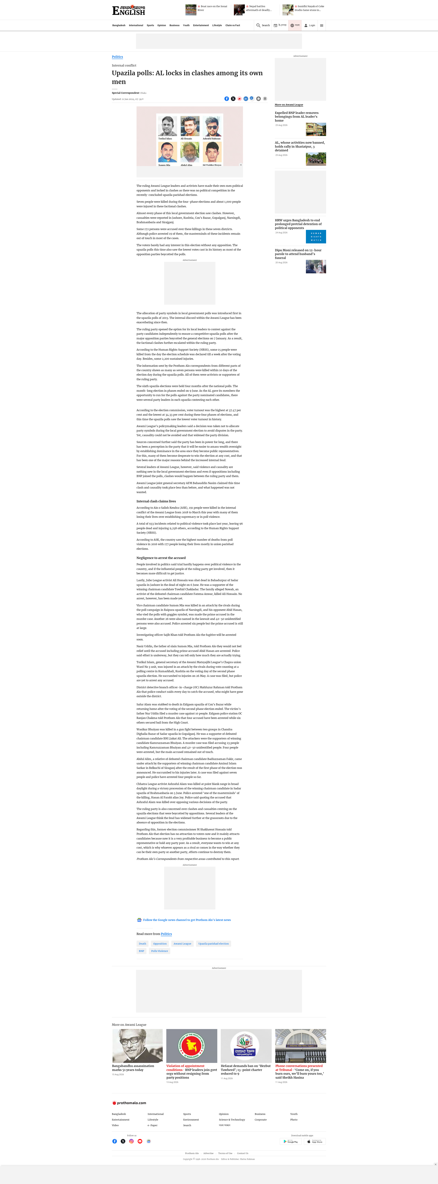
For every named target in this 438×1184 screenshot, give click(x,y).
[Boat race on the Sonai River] (190, 9)
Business (174, 25)
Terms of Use (225, 1153)
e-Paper (152, 1125)
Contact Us (242, 1153)
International (136, 25)
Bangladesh (118, 25)
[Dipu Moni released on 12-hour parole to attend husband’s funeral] (316, 266)
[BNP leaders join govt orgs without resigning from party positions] (191, 1046)
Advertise (208, 1153)
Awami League (182, 943)
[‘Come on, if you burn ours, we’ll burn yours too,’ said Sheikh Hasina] (300, 1046)
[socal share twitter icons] (233, 100)
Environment (191, 1119)
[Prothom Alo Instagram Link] (133, 1142)
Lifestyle (217, 25)
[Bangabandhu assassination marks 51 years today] (137, 1046)
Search (187, 1125)
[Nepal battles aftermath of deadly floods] (239, 9)
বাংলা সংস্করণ (224, 1125)
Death (142, 943)
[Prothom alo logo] (129, 1104)
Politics (117, 57)
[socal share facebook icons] (227, 100)
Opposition (160, 943)
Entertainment (201, 25)
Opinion (161, 25)
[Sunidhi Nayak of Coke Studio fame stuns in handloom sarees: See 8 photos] (287, 9)
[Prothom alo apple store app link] (315, 1142)
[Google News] (149, 1141)
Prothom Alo (192, 1153)
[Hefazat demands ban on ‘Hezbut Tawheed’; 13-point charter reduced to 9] (246, 1046)
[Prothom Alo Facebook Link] (116, 1142)
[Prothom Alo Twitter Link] (124, 1142)
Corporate (261, 1119)
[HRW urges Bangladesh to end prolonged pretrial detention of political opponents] (316, 236)
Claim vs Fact (233, 25)
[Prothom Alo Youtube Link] (141, 1142)
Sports (150, 25)
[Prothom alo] (128, 10)
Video (115, 1125)
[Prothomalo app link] (290, 1142)
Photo (294, 1119)
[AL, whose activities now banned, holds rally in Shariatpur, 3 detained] (316, 159)
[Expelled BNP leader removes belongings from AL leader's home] (316, 129)
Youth (186, 25)
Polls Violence (159, 951)
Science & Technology (232, 1119)
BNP (141, 951)
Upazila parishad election (213, 943)
